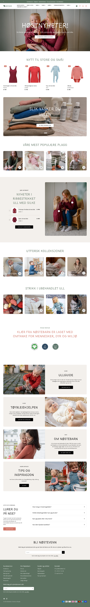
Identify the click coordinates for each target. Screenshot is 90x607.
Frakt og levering (7, 571)
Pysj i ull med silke (50, 86)
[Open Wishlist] (80, 6)
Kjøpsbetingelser (7, 578)
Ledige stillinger (23, 580)
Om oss (22, 568)
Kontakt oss (9, 529)
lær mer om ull (65, 387)
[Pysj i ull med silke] (55, 74)
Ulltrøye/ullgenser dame (31, 86)
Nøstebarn (9, 601)
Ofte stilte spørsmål (7, 575)
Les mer (24, 485)
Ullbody (69, 86)
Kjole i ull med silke (23, 218)
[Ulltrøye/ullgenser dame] (34, 74)
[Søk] (76, 6)
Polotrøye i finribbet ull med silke (27, 209)
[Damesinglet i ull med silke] (13, 74)
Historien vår (23, 571)
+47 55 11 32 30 (60, 571)
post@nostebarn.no (60, 568)
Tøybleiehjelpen (41, 573)
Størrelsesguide (40, 571)
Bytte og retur (6, 573)
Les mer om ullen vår (45, 125)
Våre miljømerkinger (25, 573)
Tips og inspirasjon (41, 575)
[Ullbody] (77, 74)
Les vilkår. (56, 555)
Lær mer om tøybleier (24, 419)
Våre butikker (23, 578)
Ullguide (39, 568)
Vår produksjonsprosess (25, 575)
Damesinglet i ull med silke (10, 86)
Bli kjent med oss (66, 452)
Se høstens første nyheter (45, 37)
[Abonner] (63, 552)
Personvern (5, 580)
